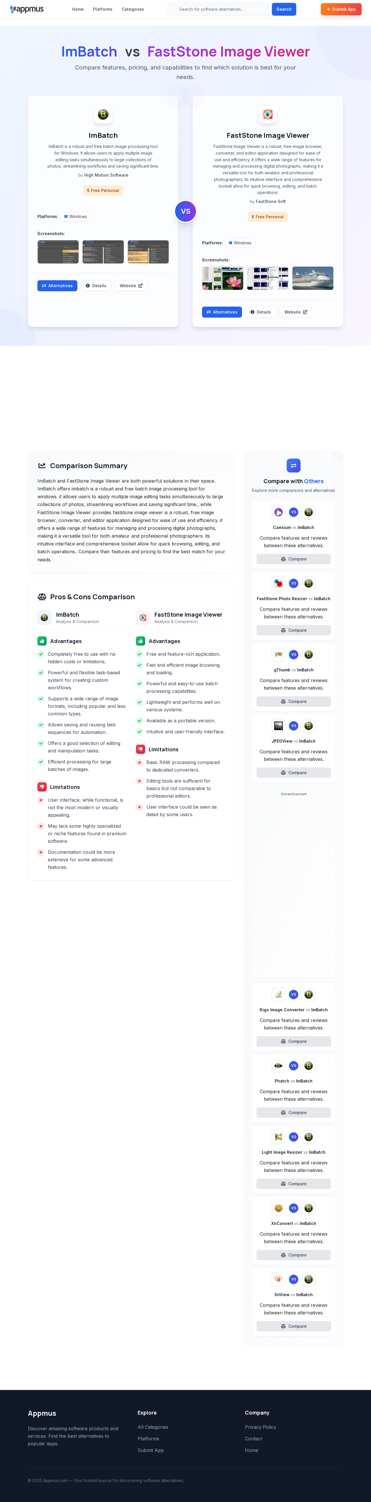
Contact (253, 1438)
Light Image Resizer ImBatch (293, 1152)
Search (284, 9)
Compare (297, 558)
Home (78, 9)
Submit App (344, 9)
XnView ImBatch (293, 1294)
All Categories (153, 1427)
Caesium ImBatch (293, 527)
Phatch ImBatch (293, 1080)
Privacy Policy (260, 1427)
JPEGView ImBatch (294, 741)
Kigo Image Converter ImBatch (294, 1009)
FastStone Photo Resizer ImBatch (293, 598)
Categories (133, 9)
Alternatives (60, 285)
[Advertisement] (185, 389)
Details (99, 285)
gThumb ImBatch (294, 669)
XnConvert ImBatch (293, 1223)
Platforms (102, 9)
